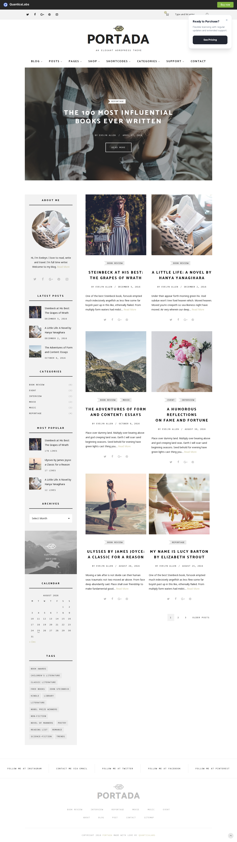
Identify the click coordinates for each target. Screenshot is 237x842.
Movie (51, 402)
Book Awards (38, 669)
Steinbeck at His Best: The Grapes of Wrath (57, 310)
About (86, 817)
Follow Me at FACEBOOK (164, 768)
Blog (35, 61)
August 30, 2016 (195, 429)
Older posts (201, 617)
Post (115, 817)
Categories (147, 61)
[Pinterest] (49, 14)
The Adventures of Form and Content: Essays (59, 350)
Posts (54, 61)
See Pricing (210, 39)
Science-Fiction (41, 736)
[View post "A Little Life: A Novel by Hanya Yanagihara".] (181, 224)
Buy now (225, 4)
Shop (92, 61)
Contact (198, 61)
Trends (61, 736)
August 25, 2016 (192, 566)
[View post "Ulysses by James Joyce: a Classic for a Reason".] (116, 504)
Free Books (38, 689)
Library (49, 696)
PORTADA (107, 835)
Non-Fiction (38, 716)
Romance (57, 729)
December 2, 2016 (195, 286)
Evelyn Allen (101, 286)
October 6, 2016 (129, 423)
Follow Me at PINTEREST (212, 768)
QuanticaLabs (6, 5)
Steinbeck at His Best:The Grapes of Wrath (115, 275)
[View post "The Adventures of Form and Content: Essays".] (116, 361)
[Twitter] (27, 14)
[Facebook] (35, 14)
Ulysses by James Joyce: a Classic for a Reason (58, 462)
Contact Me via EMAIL (71, 768)
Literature (38, 702)
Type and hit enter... (185, 14)
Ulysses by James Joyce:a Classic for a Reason (116, 554)
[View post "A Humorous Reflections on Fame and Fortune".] (181, 361)
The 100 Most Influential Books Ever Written (118, 117)
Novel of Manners (42, 723)
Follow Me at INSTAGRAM (24, 768)
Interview (51, 396)
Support (173, 61)
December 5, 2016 (129, 286)
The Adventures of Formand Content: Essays (116, 412)
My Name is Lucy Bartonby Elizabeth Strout (179, 554)
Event (51, 390)
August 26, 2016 (129, 566)
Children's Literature (45, 675)
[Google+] (42, 14)
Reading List (39, 729)
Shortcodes (117, 61)
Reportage (117, 101)
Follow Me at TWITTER (117, 768)
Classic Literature (43, 682)
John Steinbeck (59, 689)
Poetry (62, 723)
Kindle (35, 696)
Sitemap (149, 817)
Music (51, 407)
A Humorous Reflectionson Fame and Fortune (181, 414)
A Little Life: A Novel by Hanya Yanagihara (58, 330)
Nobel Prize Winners (44, 709)
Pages (74, 61)
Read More (119, 147)
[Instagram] (57, 14)
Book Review (51, 384)
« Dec (32, 641)
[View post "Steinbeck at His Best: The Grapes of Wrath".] (116, 224)
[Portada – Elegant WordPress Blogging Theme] (118, 39)
